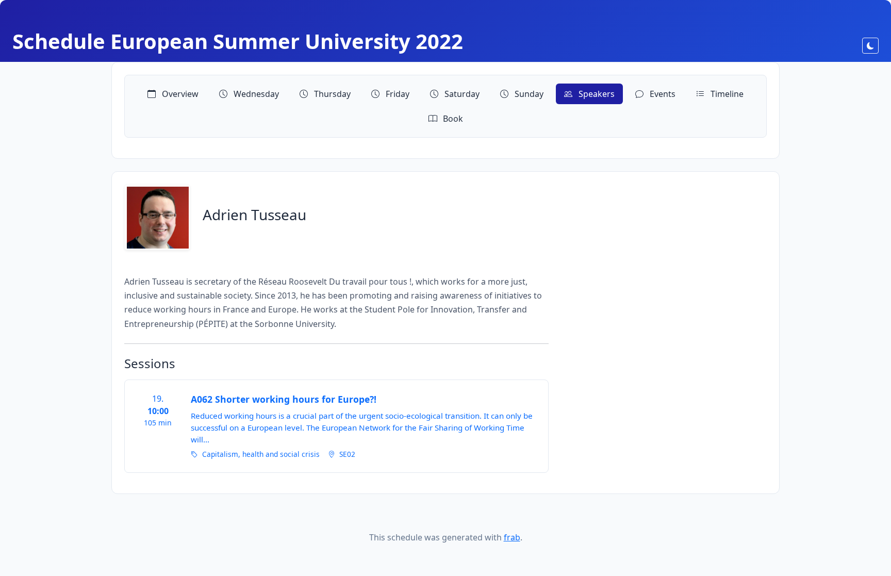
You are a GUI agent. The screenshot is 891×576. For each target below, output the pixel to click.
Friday (396, 94)
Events (661, 94)
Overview (179, 94)
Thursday (331, 94)
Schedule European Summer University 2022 (237, 41)
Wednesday (255, 94)
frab (512, 537)
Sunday (528, 94)
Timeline (726, 94)
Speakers (595, 94)
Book (452, 118)
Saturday (461, 94)
